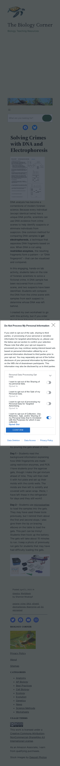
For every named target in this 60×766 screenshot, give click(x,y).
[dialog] (30, 383)
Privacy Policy (46, 440)
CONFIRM (18, 430)
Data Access (30, 440)
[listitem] (30, 376)
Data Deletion (13, 440)
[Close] (54, 326)
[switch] (48, 382)
